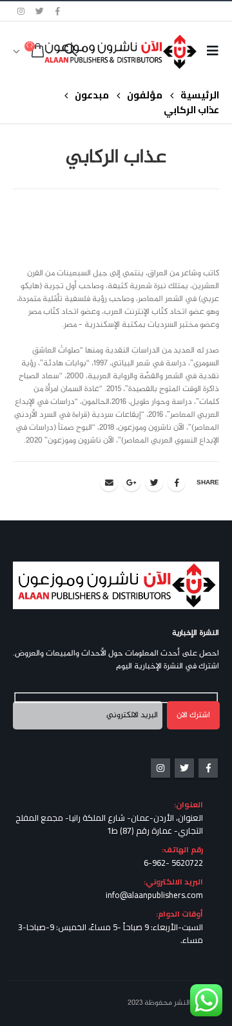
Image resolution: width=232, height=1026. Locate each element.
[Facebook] (58, 11)
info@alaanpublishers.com (154, 894)
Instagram (160, 768)
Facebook (177, 482)
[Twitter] (40, 11)
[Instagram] (21, 11)
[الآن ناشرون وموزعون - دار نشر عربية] (140, 51)
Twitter (154, 482)
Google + (131, 482)
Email (109, 482)
